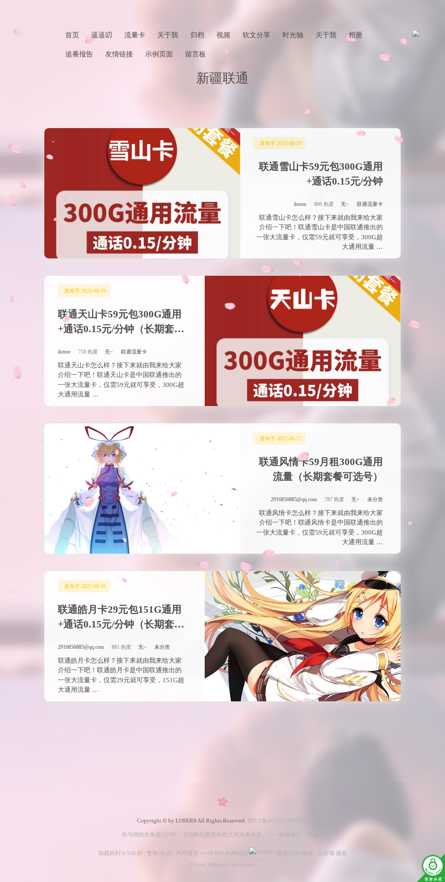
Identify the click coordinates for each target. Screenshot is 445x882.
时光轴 (292, 35)
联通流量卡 (370, 204)
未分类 (375, 499)
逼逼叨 (101, 35)
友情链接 (119, 54)
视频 (223, 35)
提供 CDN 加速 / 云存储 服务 (311, 853)
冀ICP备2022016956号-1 (277, 820)
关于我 (167, 35)
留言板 (195, 54)
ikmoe (300, 204)
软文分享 (256, 35)
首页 (72, 35)
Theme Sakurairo (210, 864)
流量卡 (134, 35)
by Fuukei (242, 864)
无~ (345, 204)
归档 (197, 35)
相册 (355, 35)
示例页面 (159, 54)
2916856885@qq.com (294, 499)
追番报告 (79, 54)
